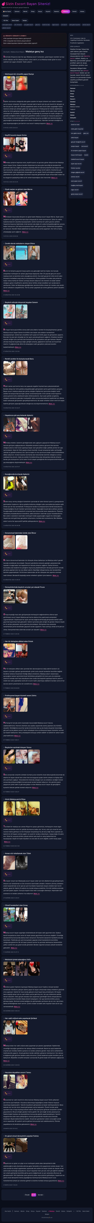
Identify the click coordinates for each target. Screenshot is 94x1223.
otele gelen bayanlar (74, 24)
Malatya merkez (75, 106)
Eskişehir (5, 16)
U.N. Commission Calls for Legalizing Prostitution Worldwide (80, 39)
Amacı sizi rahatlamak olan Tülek (18, 853)
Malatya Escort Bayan (17, 52)
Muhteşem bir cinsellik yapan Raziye (19, 74)
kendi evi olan (46, 24)
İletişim (25, 20)
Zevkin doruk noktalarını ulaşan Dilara (20, 243)
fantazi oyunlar (75, 168)
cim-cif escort (18, 24)
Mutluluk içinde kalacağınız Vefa (18, 959)
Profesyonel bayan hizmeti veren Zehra (20, 695)
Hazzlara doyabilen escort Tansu (18, 1072)
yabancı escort (6, 28)
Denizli (74, 11)
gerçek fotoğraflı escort (78, 142)
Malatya (66, 11)
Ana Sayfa (6, 52)
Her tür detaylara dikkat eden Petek (19, 641)
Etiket (75, 121)
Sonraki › (41, 1195)
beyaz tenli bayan (76, 155)
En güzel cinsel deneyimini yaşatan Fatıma (22, 1136)
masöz (86, 155)
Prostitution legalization (77, 43)
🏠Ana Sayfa (7, 11)
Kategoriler (77, 85)
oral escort (64, 24)
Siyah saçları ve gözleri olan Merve (18, 189)
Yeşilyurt (72, 109)
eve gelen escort (28, 24)
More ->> (49, 123)
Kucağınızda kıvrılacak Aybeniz (17, 474)
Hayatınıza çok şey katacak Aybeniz (19, 415)
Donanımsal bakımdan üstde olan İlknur (20, 533)
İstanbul (56, 11)
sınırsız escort (86, 24)
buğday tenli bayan (77, 185)
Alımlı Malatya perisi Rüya (15, 799)
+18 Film (5, 20)
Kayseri (48, 11)
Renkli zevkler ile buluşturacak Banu (19, 359)
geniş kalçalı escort (77, 194)
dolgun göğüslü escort (77, 172)
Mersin (25, 11)
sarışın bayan (75, 146)
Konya (40, 11)
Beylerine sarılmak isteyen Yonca (18, 747)
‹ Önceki (27, 1195)
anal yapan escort (7, 24)
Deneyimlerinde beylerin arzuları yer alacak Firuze (25, 587)
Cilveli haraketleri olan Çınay (16, 905)
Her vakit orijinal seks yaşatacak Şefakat (21, 1018)
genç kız (37, 24)
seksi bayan (74, 137)
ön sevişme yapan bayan (78, 150)
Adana (82, 11)
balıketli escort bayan (77, 159)
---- (9, 95)
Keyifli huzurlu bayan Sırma (16, 135)
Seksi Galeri (15, 20)
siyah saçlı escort (76, 163)
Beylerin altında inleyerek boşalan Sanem (21, 302)
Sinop (32, 11)
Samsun (17, 11)
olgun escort (55, 24)
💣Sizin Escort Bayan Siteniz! (25, 4)
